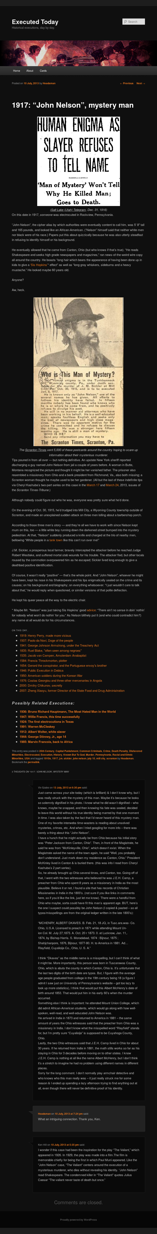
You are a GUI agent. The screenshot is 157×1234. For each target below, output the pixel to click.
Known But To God (74, 754)
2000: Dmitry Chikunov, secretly (41, 685)
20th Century (46, 751)
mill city (100, 758)
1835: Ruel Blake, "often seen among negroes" (51, 650)
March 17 (93, 485)
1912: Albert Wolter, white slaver (43, 731)
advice (91, 610)
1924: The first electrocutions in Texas (47, 721)
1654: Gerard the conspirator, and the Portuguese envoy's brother (63, 665)
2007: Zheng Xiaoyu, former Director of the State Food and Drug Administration (72, 690)
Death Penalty (120, 751)
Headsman (49, 83)
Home (16, 71)
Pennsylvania (103, 754)
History (58, 754)
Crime (106, 751)
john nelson (79, 758)
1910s (47, 758)
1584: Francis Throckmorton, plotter (43, 660)
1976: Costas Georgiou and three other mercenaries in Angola (61, 680)
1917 (55, 758)
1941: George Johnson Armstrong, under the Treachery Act (59, 645)
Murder (90, 754)
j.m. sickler (65, 758)
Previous (126, 83)
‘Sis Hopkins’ (39, 264)
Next (141, 83)
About (29, 71)
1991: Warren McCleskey (37, 726)
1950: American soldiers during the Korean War (51, 675)
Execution (46, 754)
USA (27, 758)
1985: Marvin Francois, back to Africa (46, 741)
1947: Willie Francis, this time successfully (50, 716)
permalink (33, 762)
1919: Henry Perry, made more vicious (45, 635)
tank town (55, 540)
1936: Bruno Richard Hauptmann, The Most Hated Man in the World (68, 711)
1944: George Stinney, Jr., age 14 (43, 736)
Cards (43, 71)
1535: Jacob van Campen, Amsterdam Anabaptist (53, 655)
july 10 (91, 758)
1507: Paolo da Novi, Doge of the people (46, 640)
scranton (112, 758)
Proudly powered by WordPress (78, 1219)
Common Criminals (91, 751)
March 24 (112, 485)
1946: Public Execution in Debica (41, 670)
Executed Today (35, 21)
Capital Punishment (67, 751)
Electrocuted (32, 754)
